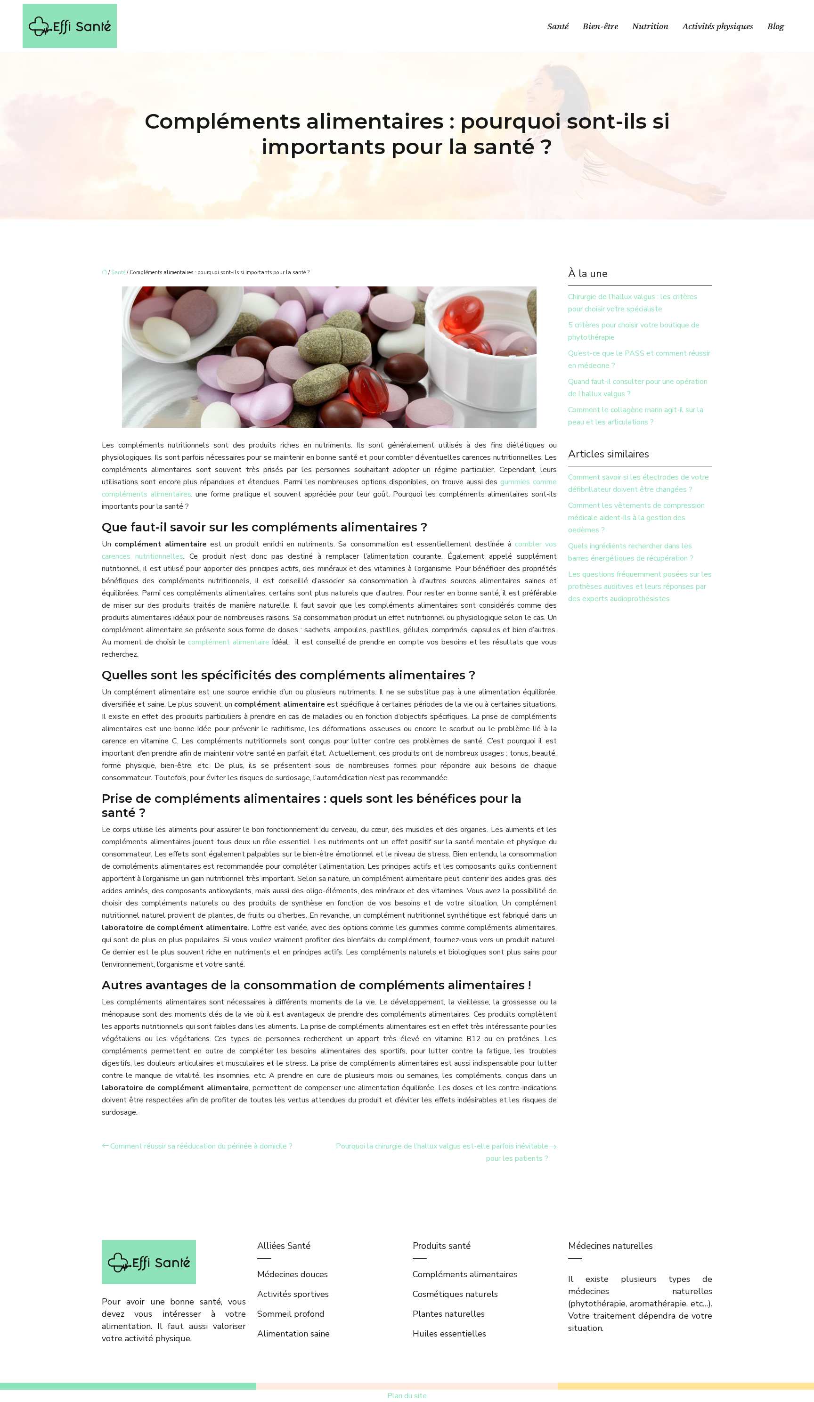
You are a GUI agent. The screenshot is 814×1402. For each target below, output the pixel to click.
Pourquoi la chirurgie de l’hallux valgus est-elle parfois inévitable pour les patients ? (442, 1152)
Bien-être (600, 26)
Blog (775, 26)
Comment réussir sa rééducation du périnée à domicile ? (201, 1146)
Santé (558, 26)
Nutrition (650, 26)
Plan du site (407, 1396)
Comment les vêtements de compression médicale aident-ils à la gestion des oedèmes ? (636, 517)
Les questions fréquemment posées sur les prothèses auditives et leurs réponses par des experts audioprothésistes (640, 586)
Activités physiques (718, 26)
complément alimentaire (228, 642)
